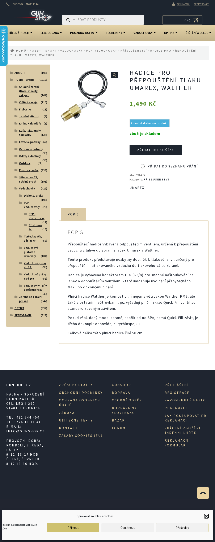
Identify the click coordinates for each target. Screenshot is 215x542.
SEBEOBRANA (50, 33)
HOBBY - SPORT (43, 50)
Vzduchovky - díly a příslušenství (35, 288)
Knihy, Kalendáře (30, 123)
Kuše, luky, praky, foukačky (30, 133)
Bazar (118, 420)
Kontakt (68, 428)
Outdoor (24, 163)
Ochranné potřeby (31, 149)
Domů (21, 50)
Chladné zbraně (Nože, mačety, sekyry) (29, 91)
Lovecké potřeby (30, 142)
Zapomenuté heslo (185, 400)
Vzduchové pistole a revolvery (31, 252)
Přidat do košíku (156, 150)
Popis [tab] (73, 214)
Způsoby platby (76, 385)
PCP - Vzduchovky (37, 216)
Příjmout (73, 528)
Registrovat (201, 4)
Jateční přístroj (29, 116)
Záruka (67, 413)
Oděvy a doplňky (30, 156)
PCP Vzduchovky (101, 50)
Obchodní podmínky (81, 392)
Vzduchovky (143, 33)
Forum (119, 428)
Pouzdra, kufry (82, 33)
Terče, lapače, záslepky (33, 238)
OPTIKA (169, 33)
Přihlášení (183, 4)
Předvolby (182, 528)
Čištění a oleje (28, 102)
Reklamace (176, 408)
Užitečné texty (76, 420)
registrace (177, 392)
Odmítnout (128, 528)
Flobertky (114, 33)
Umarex (137, 187)
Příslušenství (134, 50)
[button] (206, 516)
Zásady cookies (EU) (81, 435)
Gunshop (121, 385)
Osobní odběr (127, 400)
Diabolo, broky (33, 195)
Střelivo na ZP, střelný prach (28, 179)
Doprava (121, 392)
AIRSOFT (20, 73)
